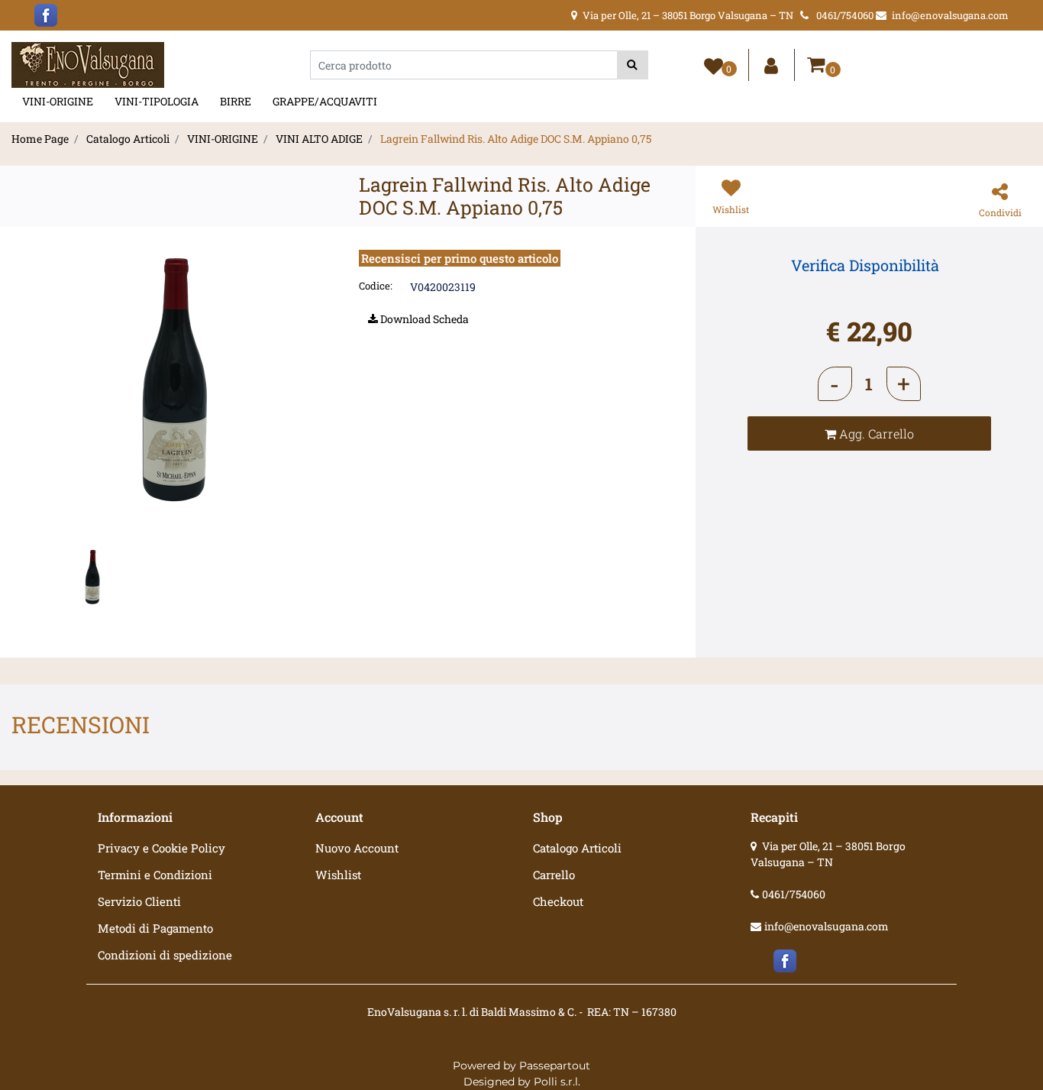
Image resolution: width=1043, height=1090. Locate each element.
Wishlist (338, 874)
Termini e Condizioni (155, 874)
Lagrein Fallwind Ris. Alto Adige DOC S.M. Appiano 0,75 (515, 138)
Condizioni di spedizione (165, 954)
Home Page (40, 138)
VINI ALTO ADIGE (319, 138)
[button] (632, 64)
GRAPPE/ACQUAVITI (325, 101)
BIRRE (235, 101)
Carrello (554, 874)
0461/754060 (793, 894)
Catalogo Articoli (128, 138)
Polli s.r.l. (557, 1081)
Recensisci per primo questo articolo (459, 258)
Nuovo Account (357, 848)
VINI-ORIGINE (57, 101)
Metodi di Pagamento (155, 928)
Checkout (558, 901)
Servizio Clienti (139, 901)
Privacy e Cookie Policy (161, 848)
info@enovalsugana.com (826, 926)
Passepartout (554, 1065)
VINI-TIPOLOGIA (157, 101)
